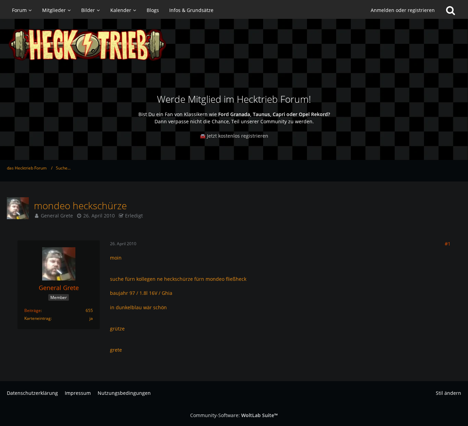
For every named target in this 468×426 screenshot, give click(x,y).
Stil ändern (448, 393)
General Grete (57, 215)
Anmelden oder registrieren (403, 10)
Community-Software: (234, 415)
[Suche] (450, 10)
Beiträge (32, 310)
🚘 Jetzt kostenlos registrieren (234, 136)
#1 (448, 243)
